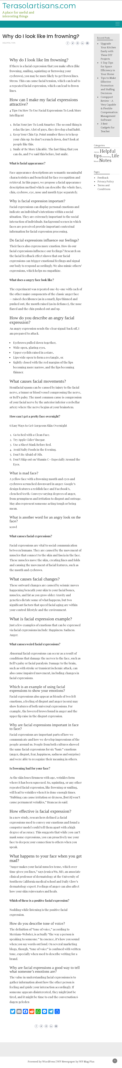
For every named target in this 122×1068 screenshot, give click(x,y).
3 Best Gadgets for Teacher (108, 127)
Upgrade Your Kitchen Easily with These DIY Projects (108, 51)
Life (115, 156)
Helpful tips (8, 43)
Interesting (106, 157)
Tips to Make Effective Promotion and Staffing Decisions (108, 86)
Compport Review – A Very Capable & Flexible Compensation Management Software (109, 108)
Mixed (96, 161)
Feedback (103, 177)
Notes (105, 160)
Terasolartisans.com (39, 5)
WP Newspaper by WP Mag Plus (75, 1061)
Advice (96, 152)
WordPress (48, 1061)
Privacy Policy (106, 181)
